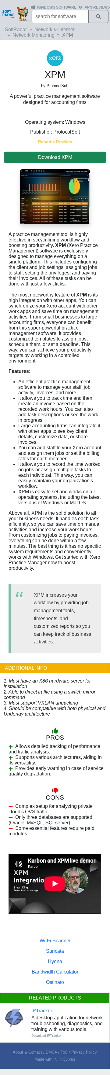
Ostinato (55, 982)
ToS (64, 1052)
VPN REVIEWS (97, 7)
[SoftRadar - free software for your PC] (15, 13)
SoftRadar (16, 29)
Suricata (55, 951)
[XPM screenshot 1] (55, 196)
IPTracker (41, 1010)
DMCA (51, 1052)
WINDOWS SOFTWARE (56, 7)
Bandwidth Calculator (55, 971)
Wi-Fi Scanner (55, 940)
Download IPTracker (46, 1035)
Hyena (55, 961)
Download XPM (55, 157)
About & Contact (27, 1052)
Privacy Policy (84, 1052)
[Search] (98, 16)
